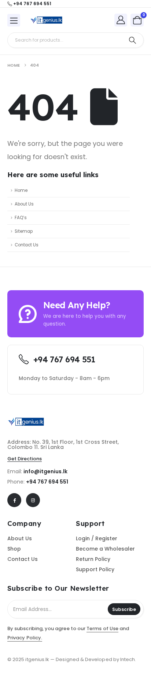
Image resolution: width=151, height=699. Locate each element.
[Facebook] (14, 500)
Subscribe (124, 609)
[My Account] (121, 19)
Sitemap (24, 231)
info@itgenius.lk (45, 471)
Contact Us (26, 245)
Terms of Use (102, 628)
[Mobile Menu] (13, 20)
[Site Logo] (46, 20)
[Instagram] (33, 500)
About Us (24, 204)
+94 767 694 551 (47, 481)
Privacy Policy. (24, 637)
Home (21, 190)
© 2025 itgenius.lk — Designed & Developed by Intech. (71, 659)
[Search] (132, 40)
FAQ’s (21, 218)
